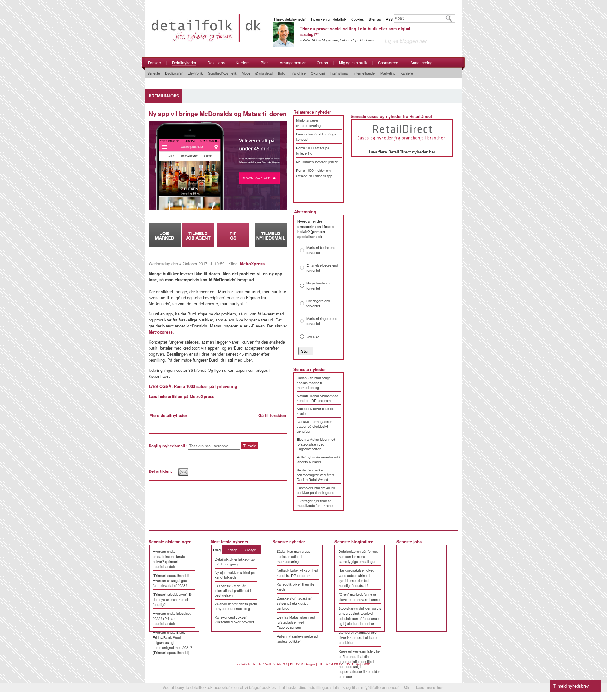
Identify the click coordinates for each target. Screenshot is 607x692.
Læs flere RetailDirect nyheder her (402, 152)
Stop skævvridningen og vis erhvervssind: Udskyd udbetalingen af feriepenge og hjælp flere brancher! (360, 616)
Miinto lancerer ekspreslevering (308, 122)
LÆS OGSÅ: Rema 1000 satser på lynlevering (193, 386)
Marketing (387, 73)
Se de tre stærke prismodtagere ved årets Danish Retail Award (315, 474)
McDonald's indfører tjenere (317, 161)
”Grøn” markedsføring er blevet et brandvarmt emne (359, 597)
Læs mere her (429, 687)
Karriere (243, 62)
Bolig (281, 73)
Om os (322, 62)
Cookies (357, 19)
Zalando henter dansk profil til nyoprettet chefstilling (236, 606)
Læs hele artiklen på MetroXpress (181, 396)
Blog (265, 62)
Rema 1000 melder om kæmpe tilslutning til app (314, 173)
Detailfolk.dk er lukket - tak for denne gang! (235, 561)
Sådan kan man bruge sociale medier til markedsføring (314, 382)
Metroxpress (161, 332)
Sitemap (375, 19)
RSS (389, 19)
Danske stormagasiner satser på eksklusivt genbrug (314, 426)
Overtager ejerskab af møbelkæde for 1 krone (315, 503)
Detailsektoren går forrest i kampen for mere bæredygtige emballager (359, 556)
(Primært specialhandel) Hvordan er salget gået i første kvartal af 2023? (171, 580)
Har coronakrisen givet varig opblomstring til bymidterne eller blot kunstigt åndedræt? (356, 578)
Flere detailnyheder (168, 415)
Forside (154, 62)
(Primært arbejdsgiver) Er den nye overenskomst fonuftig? (172, 599)
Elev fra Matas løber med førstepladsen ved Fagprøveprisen (316, 444)
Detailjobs (216, 62)
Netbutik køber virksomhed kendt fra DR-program (317, 398)
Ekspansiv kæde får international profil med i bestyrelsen (233, 590)
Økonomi (318, 73)
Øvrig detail (264, 73)
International (339, 73)
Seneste (153, 73)
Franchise (298, 73)
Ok (406, 687)
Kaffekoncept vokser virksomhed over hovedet (234, 619)
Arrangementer (293, 62)
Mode (246, 73)
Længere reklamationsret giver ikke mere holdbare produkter (358, 637)
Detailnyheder (184, 62)
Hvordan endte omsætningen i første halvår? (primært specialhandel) (169, 559)
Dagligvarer (174, 73)
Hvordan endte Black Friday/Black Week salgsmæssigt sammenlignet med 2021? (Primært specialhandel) (172, 642)
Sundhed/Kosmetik (222, 73)
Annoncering (421, 62)
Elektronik (195, 73)
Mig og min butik (353, 62)
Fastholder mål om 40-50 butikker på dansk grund (316, 490)
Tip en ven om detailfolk (328, 19)
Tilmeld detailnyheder (289, 19)
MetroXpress (252, 263)
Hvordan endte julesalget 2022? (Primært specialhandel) (172, 618)
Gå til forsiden (272, 415)
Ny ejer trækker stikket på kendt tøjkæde (235, 575)
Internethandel (364, 73)
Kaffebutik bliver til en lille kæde (315, 411)
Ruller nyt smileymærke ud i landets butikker (318, 459)
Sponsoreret (388, 62)
